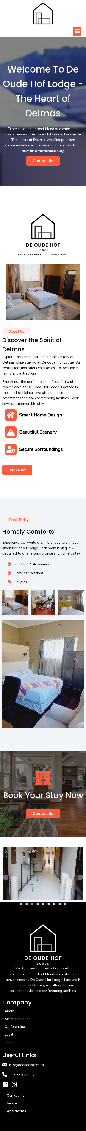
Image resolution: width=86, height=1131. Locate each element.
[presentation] (5, 877)
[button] (21, 904)
